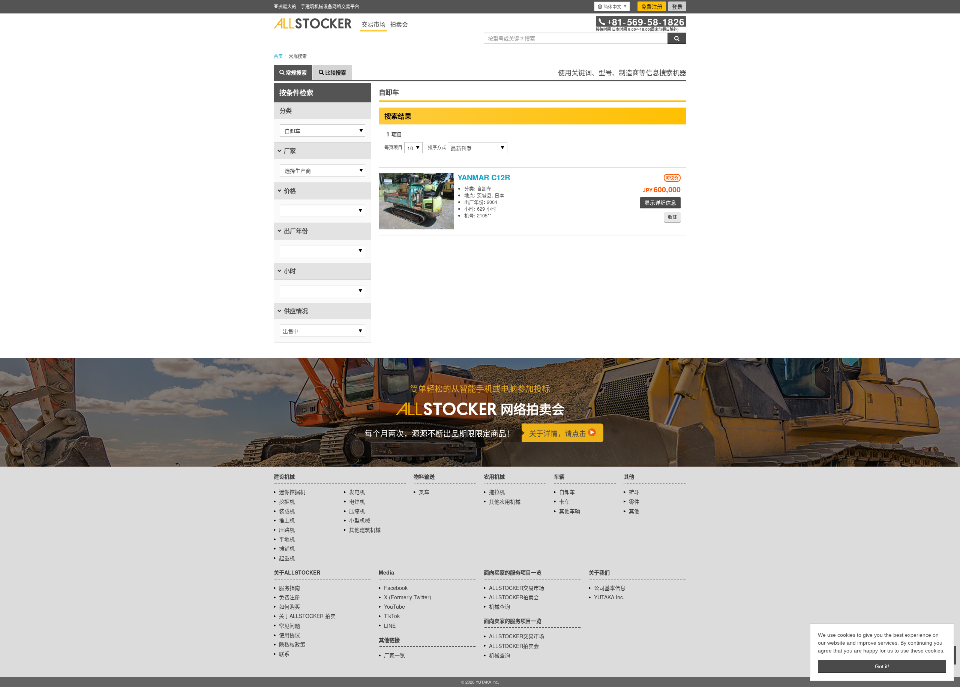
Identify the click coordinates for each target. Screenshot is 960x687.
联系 (284, 653)
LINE (390, 625)
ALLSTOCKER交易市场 (516, 587)
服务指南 (289, 587)
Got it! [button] (882, 666)
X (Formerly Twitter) (407, 597)
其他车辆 (569, 511)
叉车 (424, 491)
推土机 (287, 520)
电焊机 (357, 501)
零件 (634, 501)
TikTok (392, 616)
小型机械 (359, 520)
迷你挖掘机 (292, 491)
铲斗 (634, 491)
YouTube (394, 606)
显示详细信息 (660, 202)
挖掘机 (287, 501)
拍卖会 (399, 24)
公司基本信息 (610, 587)
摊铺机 (287, 548)
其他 (634, 511)
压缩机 (357, 511)
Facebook (396, 587)
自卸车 (567, 491)
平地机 (287, 539)
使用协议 (289, 635)
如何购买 (289, 606)
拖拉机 (497, 491)
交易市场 (374, 24)
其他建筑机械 (365, 529)
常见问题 (289, 625)
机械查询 (499, 606)
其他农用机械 (504, 501)
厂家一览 (394, 655)
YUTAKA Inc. (609, 597)
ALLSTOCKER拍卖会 (514, 597)
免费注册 (651, 6)
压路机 (287, 529)
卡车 (564, 501)
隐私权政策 (292, 644)
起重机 (287, 558)
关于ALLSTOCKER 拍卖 (307, 616)
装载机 (287, 511)
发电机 (357, 491)
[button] (322, 130)
